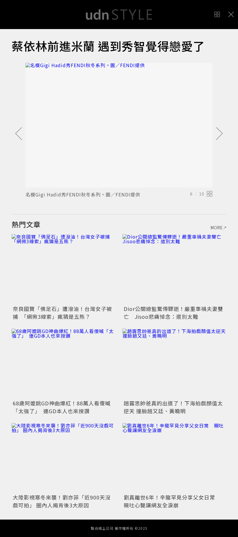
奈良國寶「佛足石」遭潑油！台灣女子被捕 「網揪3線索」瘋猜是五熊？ (62, 312)
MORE (217, 227)
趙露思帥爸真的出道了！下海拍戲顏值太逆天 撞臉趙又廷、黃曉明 (173, 407)
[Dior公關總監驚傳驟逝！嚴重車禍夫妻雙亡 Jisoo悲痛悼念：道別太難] (174, 269)
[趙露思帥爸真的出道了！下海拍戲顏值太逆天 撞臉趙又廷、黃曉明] (174, 363)
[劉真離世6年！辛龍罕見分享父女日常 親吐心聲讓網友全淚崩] (174, 458)
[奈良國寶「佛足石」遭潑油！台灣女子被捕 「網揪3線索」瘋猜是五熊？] (64, 269)
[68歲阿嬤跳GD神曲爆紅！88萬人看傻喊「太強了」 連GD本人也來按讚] (64, 363)
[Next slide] (219, 134)
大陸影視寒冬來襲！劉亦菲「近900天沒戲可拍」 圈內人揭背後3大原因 (62, 501)
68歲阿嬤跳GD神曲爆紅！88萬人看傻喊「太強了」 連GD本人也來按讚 (62, 407)
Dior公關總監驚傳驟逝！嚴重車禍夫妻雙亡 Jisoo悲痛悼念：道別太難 (173, 312)
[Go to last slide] (19, 134)
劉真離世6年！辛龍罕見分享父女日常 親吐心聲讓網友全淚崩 (172, 501)
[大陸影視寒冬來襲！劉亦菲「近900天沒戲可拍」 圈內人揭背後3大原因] (64, 458)
